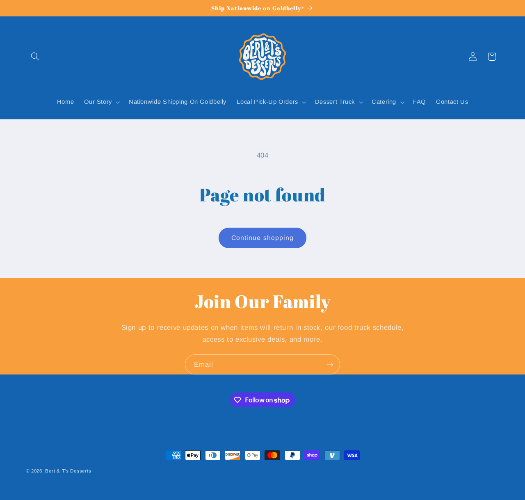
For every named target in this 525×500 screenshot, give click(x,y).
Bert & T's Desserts (68, 470)
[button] (35, 56)
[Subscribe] (330, 364)
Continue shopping (262, 237)
